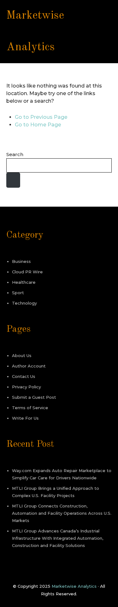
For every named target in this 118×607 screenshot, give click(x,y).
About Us (21, 355)
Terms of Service (30, 407)
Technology (24, 303)
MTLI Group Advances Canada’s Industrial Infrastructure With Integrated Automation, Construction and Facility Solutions (57, 538)
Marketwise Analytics (74, 586)
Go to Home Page (38, 125)
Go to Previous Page (41, 117)
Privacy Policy (26, 386)
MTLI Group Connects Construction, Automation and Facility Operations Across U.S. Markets (61, 513)
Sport (18, 292)
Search (14, 154)
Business (21, 261)
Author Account (29, 365)
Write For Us (25, 418)
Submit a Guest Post (34, 397)
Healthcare (24, 282)
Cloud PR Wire (27, 271)
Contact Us (23, 376)
